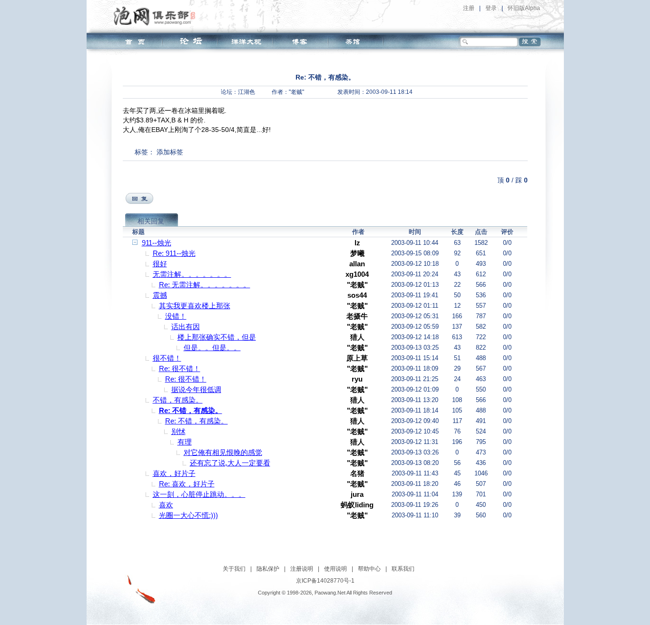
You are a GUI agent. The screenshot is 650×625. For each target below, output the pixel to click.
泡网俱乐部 (157, 16)
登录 (491, 8)
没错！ (176, 316)
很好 (160, 264)
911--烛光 (156, 243)
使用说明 (335, 568)
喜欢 (166, 505)
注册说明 (301, 568)
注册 (468, 8)
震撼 (160, 295)
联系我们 (403, 568)
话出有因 (185, 327)
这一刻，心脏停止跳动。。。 (199, 494)
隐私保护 (267, 568)
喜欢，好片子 (174, 473)
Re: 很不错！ (179, 368)
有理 (184, 442)
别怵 (178, 431)
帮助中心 (369, 568)
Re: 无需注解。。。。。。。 (204, 285)
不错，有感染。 (178, 400)
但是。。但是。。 (212, 347)
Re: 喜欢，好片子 (187, 484)
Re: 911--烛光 (174, 253)
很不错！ (167, 358)
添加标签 (170, 152)
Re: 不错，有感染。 (190, 410)
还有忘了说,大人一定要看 (230, 463)
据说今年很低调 (196, 389)
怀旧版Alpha (524, 8)
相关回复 (151, 221)
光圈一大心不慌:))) (188, 515)
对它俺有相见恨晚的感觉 (223, 452)
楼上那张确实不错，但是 (216, 337)
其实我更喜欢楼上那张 (194, 306)
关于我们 (234, 568)
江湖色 (246, 92)
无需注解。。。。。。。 (192, 274)
